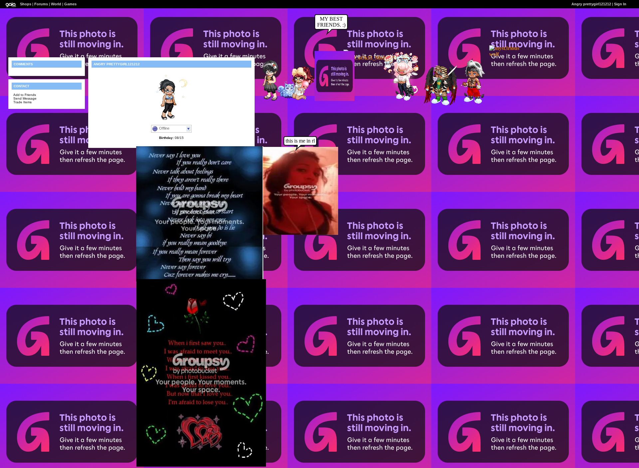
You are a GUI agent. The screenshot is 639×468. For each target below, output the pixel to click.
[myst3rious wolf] (509, 54)
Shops (25, 4)
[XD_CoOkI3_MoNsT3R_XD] (376, 58)
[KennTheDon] (437, 104)
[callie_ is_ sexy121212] (297, 100)
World (56, 4)
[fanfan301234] (267, 100)
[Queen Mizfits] (400, 99)
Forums (41, 4)
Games (70, 4)
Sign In (620, 4)
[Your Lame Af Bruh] (470, 102)
